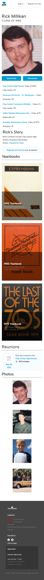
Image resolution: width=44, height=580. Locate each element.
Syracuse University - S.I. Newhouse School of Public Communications (19, 95)
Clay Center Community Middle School (18, 104)
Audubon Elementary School (15, 122)
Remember (32, 78)
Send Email (11, 78)
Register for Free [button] (14, 150)
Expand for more (16, 143)
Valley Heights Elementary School (17, 113)
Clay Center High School (13, 86)
